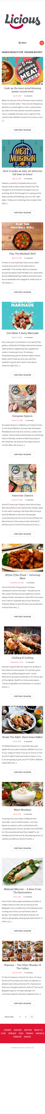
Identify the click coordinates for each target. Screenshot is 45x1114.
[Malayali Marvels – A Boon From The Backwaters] (22, 872)
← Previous (8, 1017)
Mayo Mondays (22, 809)
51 (20, 1017)
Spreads (12, 1033)
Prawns (29, 1033)
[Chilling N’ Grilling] (22, 640)
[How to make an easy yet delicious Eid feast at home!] (22, 153)
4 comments (28, 258)
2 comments (30, 583)
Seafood (18, 1030)
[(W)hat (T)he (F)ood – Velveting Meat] (22, 557)
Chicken (7, 1030)
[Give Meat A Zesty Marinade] (22, 315)
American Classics (22, 495)
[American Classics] (22, 478)
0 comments (28, 179)
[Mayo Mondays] (22, 794)
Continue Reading (22, 130)
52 (26, 1017)
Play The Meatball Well (22, 253)
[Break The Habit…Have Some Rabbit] (22, 719)
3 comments (28, 96)
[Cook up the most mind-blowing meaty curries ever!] (22, 71)
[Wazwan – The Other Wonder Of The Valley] (22, 951)
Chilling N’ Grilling (22, 657)
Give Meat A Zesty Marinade (23, 333)
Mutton (28, 1030)
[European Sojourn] (22, 398)
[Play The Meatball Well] (22, 236)
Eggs (21, 1033)
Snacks (27, 1037)
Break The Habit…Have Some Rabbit (22, 737)
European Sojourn (22, 415)
